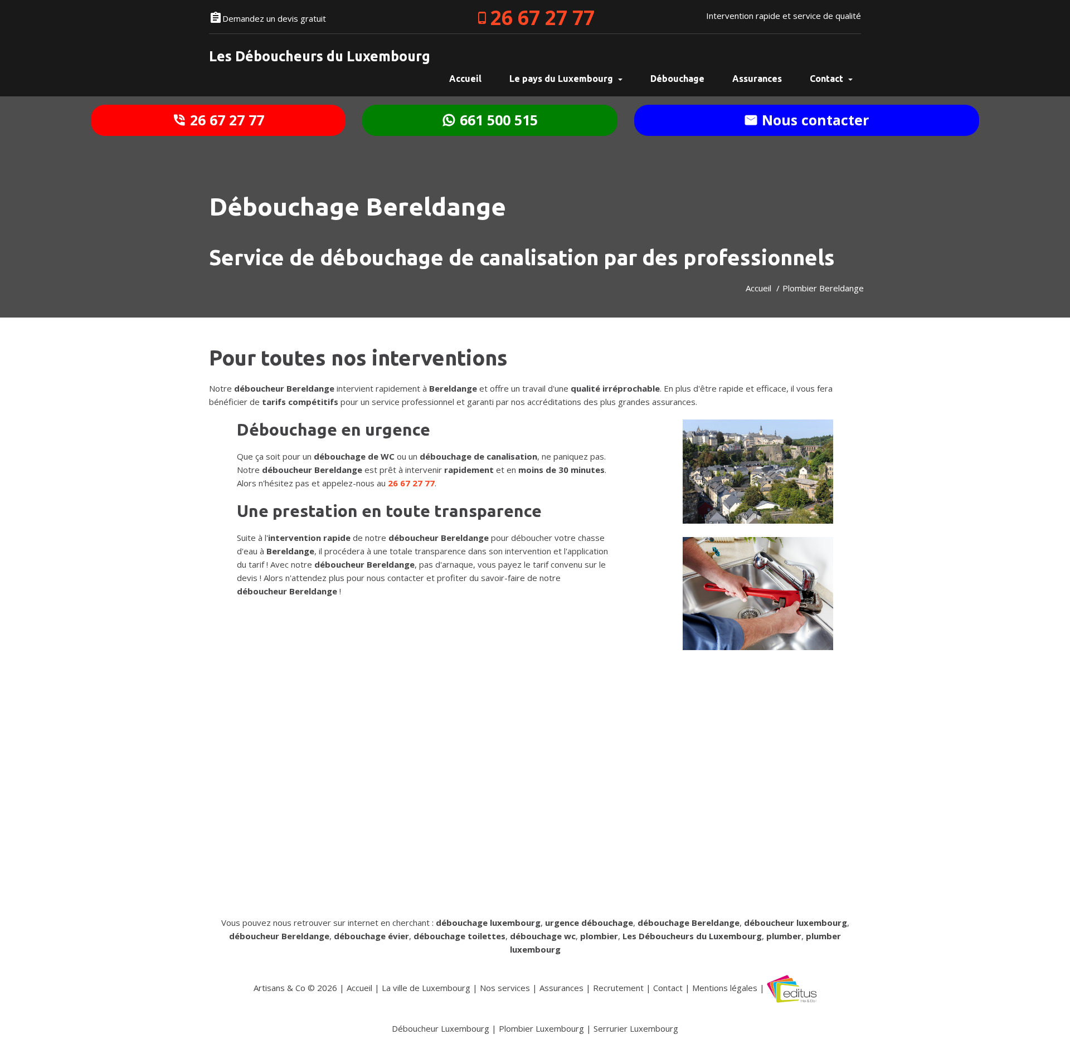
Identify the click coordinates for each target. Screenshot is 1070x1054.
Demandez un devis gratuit (274, 18)
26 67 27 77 (542, 17)
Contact (827, 79)
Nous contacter (813, 119)
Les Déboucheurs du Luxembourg (319, 56)
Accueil (758, 288)
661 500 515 (497, 119)
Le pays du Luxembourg (562, 79)
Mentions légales (724, 987)
